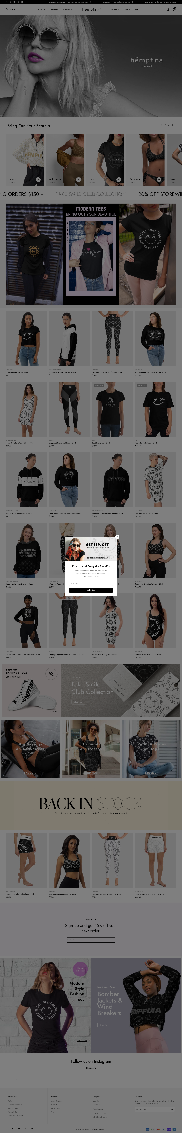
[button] (117, 537)
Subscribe (91, 590)
